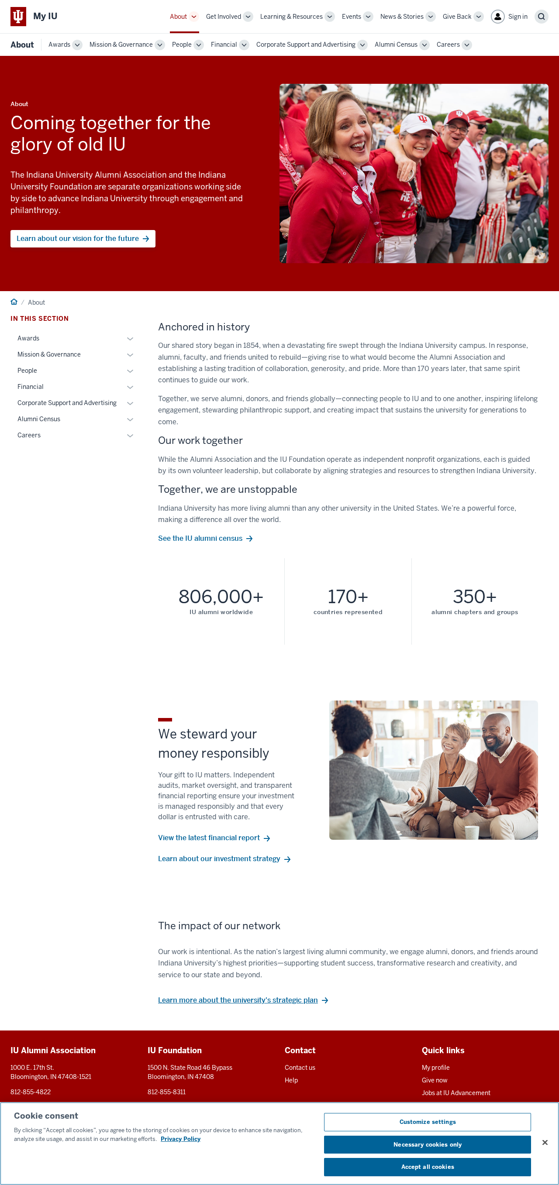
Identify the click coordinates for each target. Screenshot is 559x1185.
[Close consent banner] (545, 1142)
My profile (436, 1068)
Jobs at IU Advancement (456, 1093)
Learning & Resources (291, 17)
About (178, 17)
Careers (448, 44)
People (182, 44)
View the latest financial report (209, 837)
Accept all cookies (427, 1167)
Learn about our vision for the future (78, 238)
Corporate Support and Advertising (305, 44)
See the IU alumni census (200, 538)
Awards (59, 44)
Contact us (300, 1068)
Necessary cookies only (427, 1144)
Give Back (457, 17)
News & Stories (402, 17)
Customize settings (428, 1122)
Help (291, 1080)
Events (351, 17)
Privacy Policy (180, 1139)
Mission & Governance (121, 44)
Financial (224, 44)
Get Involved (223, 17)
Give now (435, 1080)
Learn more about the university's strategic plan (238, 1000)
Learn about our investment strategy (219, 858)
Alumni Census (396, 44)
